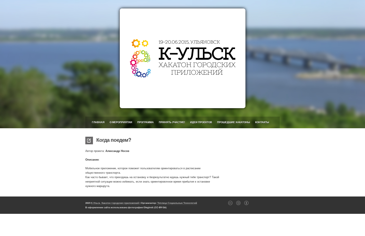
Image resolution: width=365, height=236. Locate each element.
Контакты (262, 122)
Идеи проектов (201, 122)
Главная (98, 122)
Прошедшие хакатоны (233, 122)
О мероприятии (121, 122)
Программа (145, 122)
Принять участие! (172, 122)
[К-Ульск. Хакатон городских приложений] (182, 58)
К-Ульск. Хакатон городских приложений (115, 203)
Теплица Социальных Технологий (177, 203)
